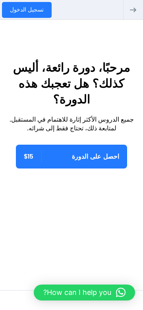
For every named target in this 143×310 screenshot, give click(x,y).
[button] (84, 292)
